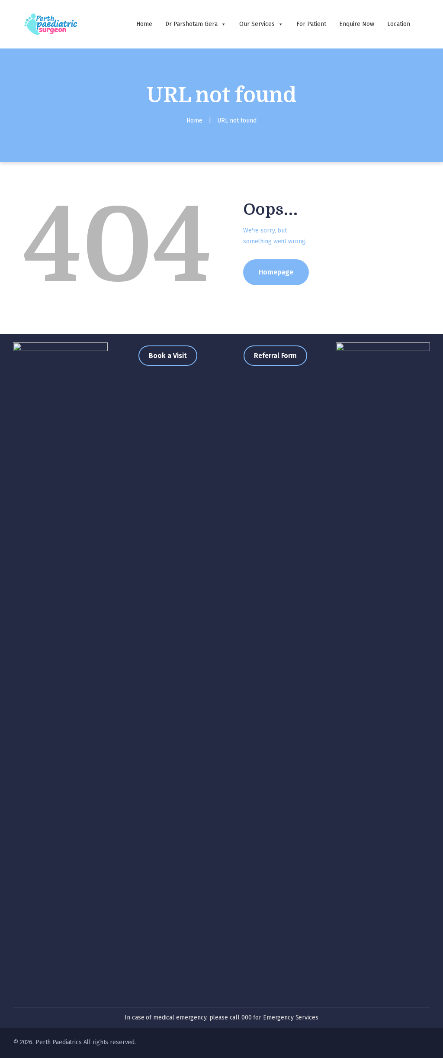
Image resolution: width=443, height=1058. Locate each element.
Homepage (276, 272)
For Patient (311, 24)
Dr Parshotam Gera (191, 24)
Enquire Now (356, 24)
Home (144, 24)
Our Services (257, 24)
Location (398, 24)
